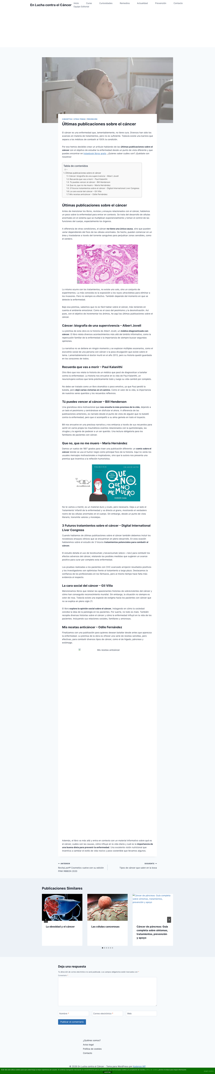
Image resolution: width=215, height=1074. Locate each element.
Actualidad (142, 3)
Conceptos (67, 119)
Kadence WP (139, 1066)
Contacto (178, 3)
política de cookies (151, 1070)
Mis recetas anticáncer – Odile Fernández (88, 194)
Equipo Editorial (81, 6)
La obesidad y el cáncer (60, 926)
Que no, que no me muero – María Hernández (90, 185)
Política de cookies (92, 1049)
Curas (89, 3)
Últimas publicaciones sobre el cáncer (83, 173)
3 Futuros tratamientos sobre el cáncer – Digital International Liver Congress (104, 188)
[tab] (102, 948)
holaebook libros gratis (94, 153)
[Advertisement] (107, 28)
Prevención (160, 3)
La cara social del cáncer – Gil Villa (85, 191)
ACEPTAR (107, 1072)
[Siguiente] (169, 920)
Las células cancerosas (105, 926)
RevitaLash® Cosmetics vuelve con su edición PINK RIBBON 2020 (81, 868)
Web (129, 1013)
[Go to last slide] (46, 920)
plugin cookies (209, 1071)
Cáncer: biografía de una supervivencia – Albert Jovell (94, 176)
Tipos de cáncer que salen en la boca (138, 866)
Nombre (64, 1013)
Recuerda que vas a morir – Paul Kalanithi (88, 179)
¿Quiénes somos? (92, 1040)
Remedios (125, 3)
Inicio (76, 3)
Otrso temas (79, 119)
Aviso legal (88, 1044)
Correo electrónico (103, 1013)
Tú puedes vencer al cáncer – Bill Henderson (90, 182)
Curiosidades (105, 3)
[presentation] (62, 907)
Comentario (63, 975)
